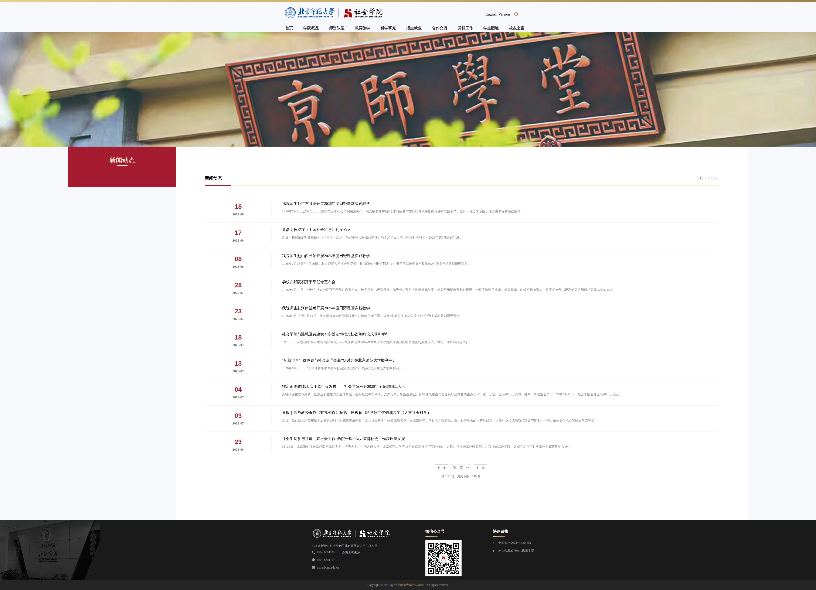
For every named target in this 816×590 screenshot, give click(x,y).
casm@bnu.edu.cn (328, 567)
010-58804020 (325, 552)
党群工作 (465, 28)
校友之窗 (516, 28)
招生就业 (414, 28)
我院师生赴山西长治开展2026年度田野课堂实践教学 (326, 256)
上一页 (441, 468)
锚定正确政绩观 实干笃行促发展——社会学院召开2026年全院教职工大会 (343, 386)
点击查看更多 (351, 552)
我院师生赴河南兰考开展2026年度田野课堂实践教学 (326, 308)
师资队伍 (336, 28)
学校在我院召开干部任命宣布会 (309, 282)
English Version (498, 14)
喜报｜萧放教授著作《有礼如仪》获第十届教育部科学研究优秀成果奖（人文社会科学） (356, 412)
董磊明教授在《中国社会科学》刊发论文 (316, 230)
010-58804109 (325, 560)
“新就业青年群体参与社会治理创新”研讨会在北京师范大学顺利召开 (339, 360)
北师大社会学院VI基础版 (514, 543)
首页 (289, 28)
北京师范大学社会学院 (409, 585)
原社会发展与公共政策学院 (516, 550)
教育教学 (362, 28)
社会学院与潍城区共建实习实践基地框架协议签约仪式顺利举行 (335, 334)
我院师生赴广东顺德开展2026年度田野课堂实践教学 (326, 203)
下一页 (480, 468)
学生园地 (491, 28)
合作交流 (439, 28)
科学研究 (388, 28)
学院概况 (311, 28)
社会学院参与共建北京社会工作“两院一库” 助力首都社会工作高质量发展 (343, 439)
